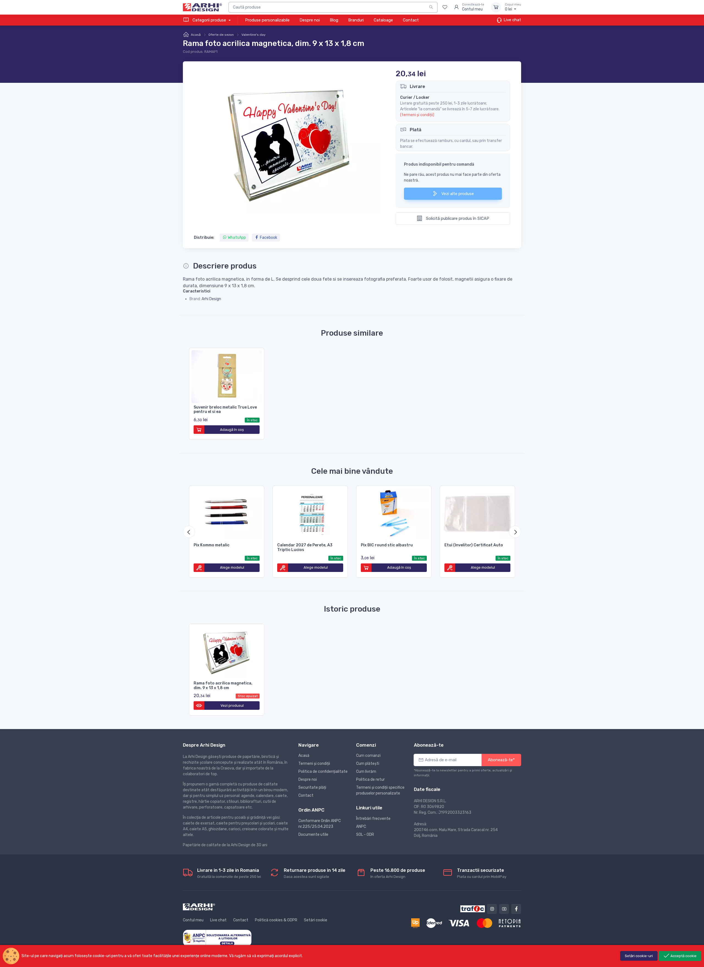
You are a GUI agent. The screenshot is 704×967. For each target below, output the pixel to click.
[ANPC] (217, 937)
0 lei (513, 7)
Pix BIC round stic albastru (387, 545)
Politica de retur (370, 779)
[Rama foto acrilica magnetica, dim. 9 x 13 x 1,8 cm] (226, 651)
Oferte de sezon (221, 35)
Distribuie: (204, 237)
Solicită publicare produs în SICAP (457, 218)
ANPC (361, 826)
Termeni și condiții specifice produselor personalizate (380, 790)
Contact (411, 20)
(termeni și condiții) (417, 115)
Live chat (511, 19)
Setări (639, 956)
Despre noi (309, 20)
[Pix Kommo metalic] (226, 513)
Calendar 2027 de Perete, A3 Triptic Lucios (304, 547)
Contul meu (193, 920)
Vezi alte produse (457, 193)
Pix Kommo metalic (211, 545)
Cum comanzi (368, 755)
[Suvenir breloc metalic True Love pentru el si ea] (226, 375)
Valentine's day (253, 35)
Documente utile (313, 834)
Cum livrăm (366, 771)
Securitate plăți (312, 787)
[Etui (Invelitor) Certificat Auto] (477, 513)
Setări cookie (315, 920)
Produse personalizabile (267, 20)
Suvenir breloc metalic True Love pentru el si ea (225, 409)
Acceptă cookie (683, 956)
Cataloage (383, 20)
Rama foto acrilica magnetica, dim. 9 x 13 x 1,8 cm (223, 685)
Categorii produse (209, 20)
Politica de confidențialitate (323, 771)
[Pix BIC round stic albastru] (393, 513)
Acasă (196, 35)
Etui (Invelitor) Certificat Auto (473, 545)
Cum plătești (367, 763)
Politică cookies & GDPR (276, 920)
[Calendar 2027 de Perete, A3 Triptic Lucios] (310, 513)
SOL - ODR (365, 834)
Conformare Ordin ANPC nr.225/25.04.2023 (319, 823)
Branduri (356, 20)
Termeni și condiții (314, 763)
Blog (334, 20)
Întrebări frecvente (373, 818)
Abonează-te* (501, 759)
